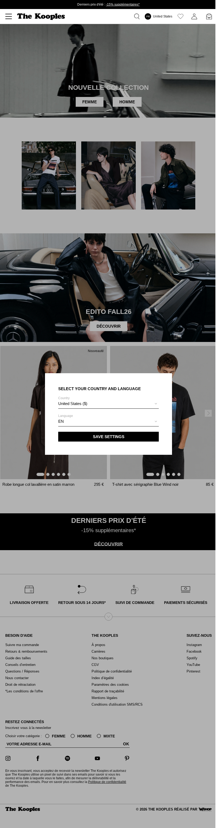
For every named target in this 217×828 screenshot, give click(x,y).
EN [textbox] (61, 421)
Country (72, 401)
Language (65, 419)
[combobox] (108, 404)
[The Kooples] (41, 16)
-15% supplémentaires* (123, 4)
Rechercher (138, 16)
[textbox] (108, 403)
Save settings (108, 436)
